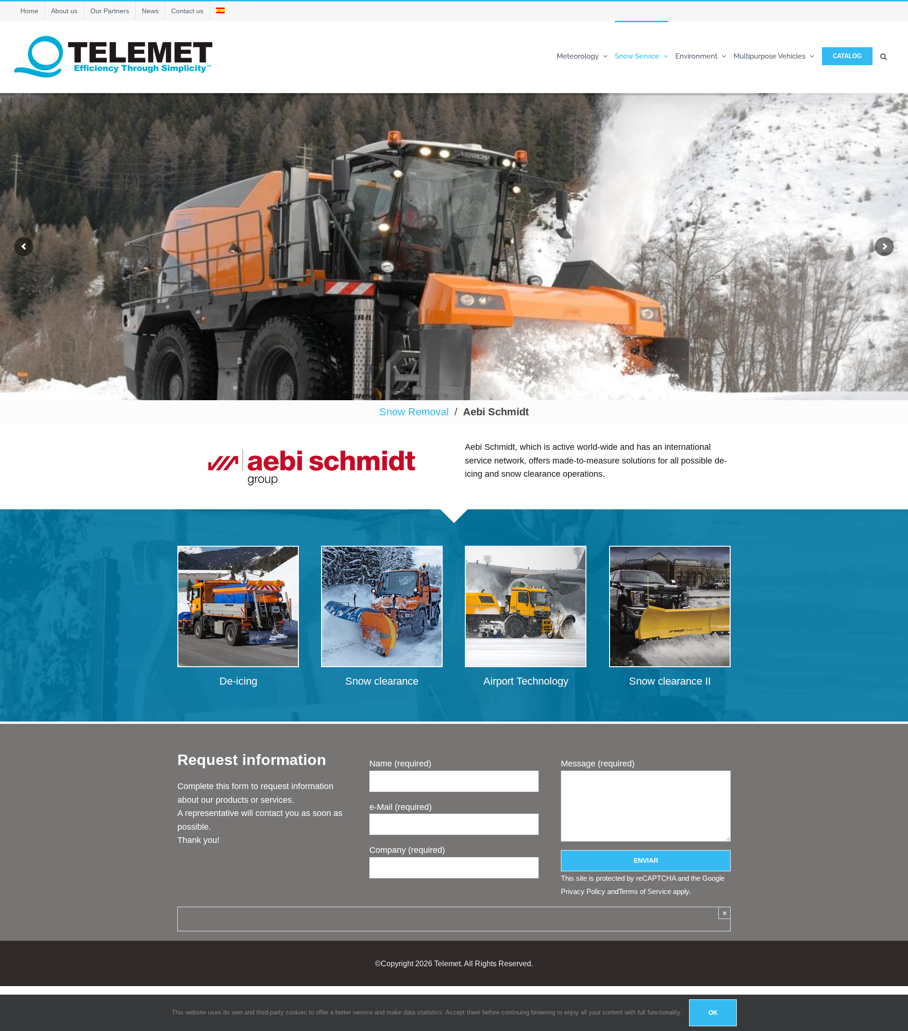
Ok (712, 1012)
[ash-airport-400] (525, 551)
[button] (883, 55)
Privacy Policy (583, 891)
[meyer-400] (670, 551)
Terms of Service (645, 891)
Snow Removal (414, 412)
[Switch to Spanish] (220, 10)
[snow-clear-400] (382, 551)
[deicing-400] (238, 551)
